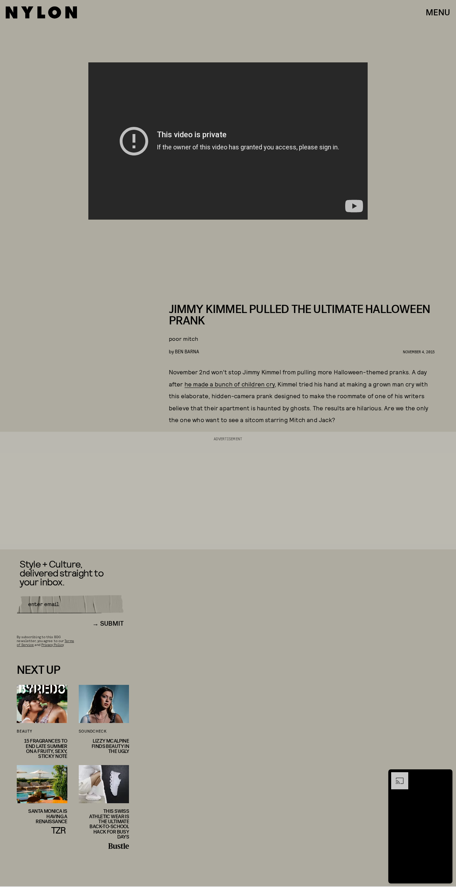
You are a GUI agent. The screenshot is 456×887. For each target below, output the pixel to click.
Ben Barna (187, 351)
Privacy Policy (52, 644)
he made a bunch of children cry (230, 384)
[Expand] (396, 775)
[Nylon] (41, 12)
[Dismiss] (444, 775)
